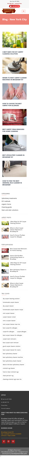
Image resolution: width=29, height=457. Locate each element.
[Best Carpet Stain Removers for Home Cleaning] (14, 117)
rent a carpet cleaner (9, 320)
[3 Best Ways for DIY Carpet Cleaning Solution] (14, 40)
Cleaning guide (7, 207)
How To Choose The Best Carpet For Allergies (12, 104)
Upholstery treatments (9, 198)
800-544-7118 (5, 402)
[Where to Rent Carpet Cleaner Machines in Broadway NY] (14, 65)
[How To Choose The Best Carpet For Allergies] (14, 91)
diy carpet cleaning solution (11, 299)
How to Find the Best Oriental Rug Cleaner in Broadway (12, 183)
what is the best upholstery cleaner (13, 364)
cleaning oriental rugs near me (12, 379)
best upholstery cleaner (10, 353)
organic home (6, 204)
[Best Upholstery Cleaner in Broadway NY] (14, 143)
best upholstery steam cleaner (12, 361)
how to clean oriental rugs (11, 372)
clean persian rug (8, 375)
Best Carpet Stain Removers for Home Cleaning (13, 130)
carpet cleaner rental (9, 317)
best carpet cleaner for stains (12, 350)
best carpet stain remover (11, 342)
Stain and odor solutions (10, 210)
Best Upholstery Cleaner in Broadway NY (13, 156)
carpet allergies (21, 331)
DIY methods (6, 201)
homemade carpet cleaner (11, 302)
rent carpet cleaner (9, 313)
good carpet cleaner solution (11, 346)
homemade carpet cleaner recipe (13, 310)
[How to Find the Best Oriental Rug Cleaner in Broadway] (14, 169)
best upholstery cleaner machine (13, 357)
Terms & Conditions (5, 408)
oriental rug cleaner (9, 368)
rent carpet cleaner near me (11, 324)
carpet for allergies (8, 331)
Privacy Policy (4, 405)
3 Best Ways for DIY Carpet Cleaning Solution (12, 53)
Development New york (19, 453)
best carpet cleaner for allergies (12, 335)
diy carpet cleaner (8, 306)
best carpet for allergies (10, 328)
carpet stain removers (9, 339)
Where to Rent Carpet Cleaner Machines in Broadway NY (14, 79)
